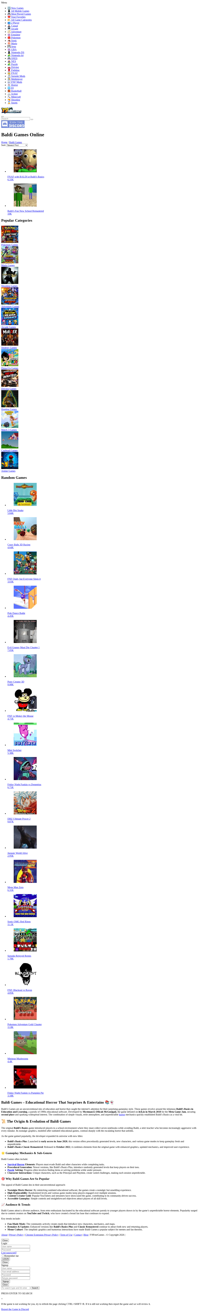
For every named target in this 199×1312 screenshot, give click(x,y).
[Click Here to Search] (32, 119)
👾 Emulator (13, 34)
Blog (85, 1234)
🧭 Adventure (14, 31)
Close (5, 1240)
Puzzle (10, 1170)
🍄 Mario (12, 43)
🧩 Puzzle (12, 64)
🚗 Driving (13, 67)
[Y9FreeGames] (11, 113)
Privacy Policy (16, 1234)
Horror (21, 1164)
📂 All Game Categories (19, 20)
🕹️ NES (11, 61)
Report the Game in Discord (15, 1309)
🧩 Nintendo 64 (15, 55)
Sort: (3, 145)
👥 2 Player (13, 22)
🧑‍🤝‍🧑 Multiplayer (15, 79)
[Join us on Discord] (13, 127)
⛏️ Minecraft (14, 96)
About (4, 1234)
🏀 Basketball (14, 91)
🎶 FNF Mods (14, 82)
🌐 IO (10, 88)
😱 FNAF (12, 73)
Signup (5, 1281)
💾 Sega (11, 46)
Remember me (11, 1256)
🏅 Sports (12, 102)
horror (122, 1114)
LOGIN (5, 1259)
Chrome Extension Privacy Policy (41, 1234)
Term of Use (66, 1234)
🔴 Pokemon (14, 37)
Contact (78, 1234)
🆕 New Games (15, 8)
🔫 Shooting (13, 99)
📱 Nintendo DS (15, 52)
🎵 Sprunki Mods (16, 76)
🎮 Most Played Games (19, 14)
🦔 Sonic (12, 40)
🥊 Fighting (13, 70)
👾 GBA (12, 49)
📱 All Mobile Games (18, 11)
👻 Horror (12, 85)
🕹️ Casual (12, 25)
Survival (11, 1164)
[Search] (2, 116)
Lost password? (9, 1252)
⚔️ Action (12, 94)
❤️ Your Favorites (16, 17)
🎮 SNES (12, 58)
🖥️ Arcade (12, 28)
